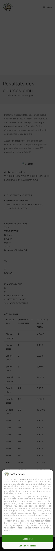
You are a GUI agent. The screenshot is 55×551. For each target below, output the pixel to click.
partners (23, 479)
